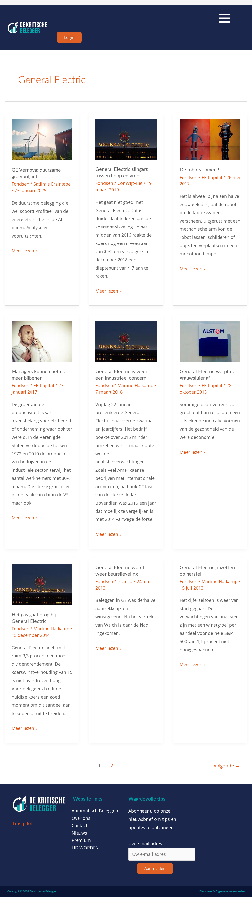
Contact (79, 825)
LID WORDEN (85, 847)
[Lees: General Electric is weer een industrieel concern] (125, 341)
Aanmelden (155, 868)
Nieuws (79, 832)
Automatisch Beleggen (95, 810)
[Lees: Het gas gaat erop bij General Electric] (42, 584)
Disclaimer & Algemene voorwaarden (222, 891)
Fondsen (20, 184)
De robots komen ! (199, 169)
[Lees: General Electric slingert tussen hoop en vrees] (125, 139)
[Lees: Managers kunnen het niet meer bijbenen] (42, 341)
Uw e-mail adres (145, 843)
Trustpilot (22, 823)
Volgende (227, 765)
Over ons (81, 818)
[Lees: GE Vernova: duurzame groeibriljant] (42, 139)
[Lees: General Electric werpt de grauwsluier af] (210, 341)
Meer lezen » (25, 250)
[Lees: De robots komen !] (210, 139)
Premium (81, 840)
